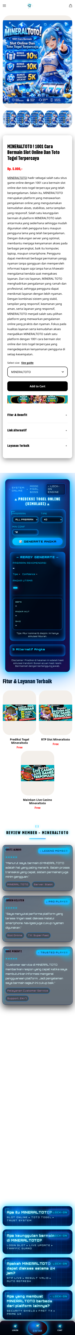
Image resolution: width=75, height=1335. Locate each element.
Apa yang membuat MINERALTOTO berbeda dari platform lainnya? (31, 1304)
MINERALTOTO (17, 178)
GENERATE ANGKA (37, 541)
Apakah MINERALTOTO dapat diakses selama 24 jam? (31, 1272)
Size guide (27, 362)
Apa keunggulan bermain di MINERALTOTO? (30, 1242)
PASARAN (19, 513)
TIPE (44, 513)
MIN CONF (18, 527)
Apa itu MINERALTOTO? (30, 1216)
